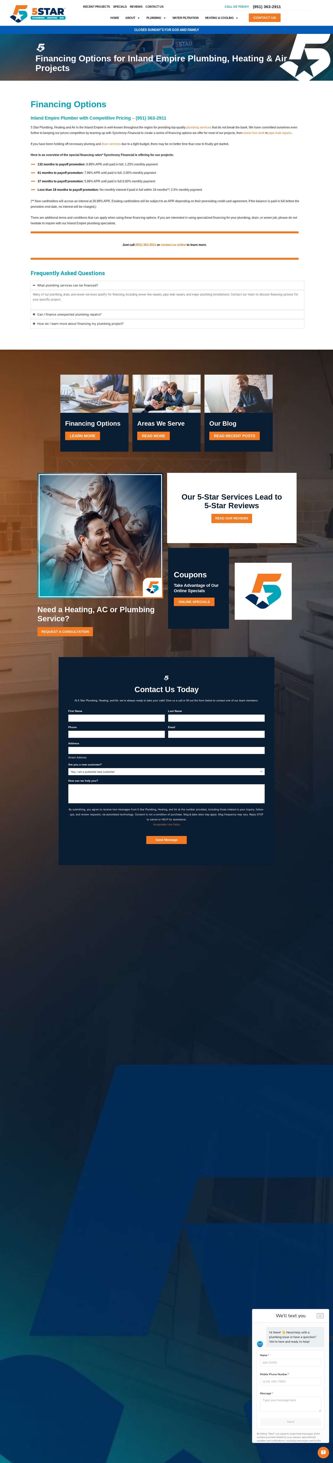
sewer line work (254, 133)
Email (171, 727)
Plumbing (153, 17)
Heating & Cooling (219, 17)
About (130, 17)
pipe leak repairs (280, 133)
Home (114, 17)
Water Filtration (185, 17)
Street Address (77, 757)
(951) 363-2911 (267, 6)
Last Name (175, 711)
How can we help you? (83, 780)
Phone (72, 727)
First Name (75, 711)
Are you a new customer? (85, 764)
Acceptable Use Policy (166, 824)
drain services (111, 144)
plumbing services (198, 127)
